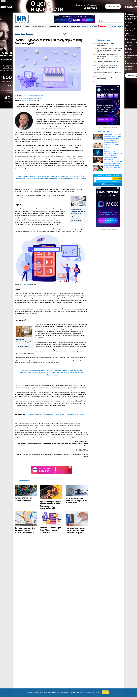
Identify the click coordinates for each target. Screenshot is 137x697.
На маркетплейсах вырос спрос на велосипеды (24, 499)
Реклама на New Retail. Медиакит (107, 127)
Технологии (54, 26)
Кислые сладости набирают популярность (105, 44)
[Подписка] (120, 16)
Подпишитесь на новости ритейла (107, 175)
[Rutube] (116, 16)
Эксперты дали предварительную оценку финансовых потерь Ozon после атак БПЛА (109, 56)
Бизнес (26, 26)
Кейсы (34, 26)
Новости (18, 26)
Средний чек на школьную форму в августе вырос (108, 77)
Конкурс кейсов (90, 26)
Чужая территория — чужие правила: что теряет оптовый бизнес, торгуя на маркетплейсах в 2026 (51, 504)
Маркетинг (43, 26)
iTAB (19, 98)
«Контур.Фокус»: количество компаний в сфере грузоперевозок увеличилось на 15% (109, 50)
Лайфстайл (76, 26)
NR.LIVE (103, 26)
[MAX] (106, 16)
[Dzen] (109, 16)
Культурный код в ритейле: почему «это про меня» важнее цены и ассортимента (113, 167)
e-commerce (24, 98)
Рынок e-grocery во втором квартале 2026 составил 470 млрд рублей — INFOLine (108, 67)
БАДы (39, 98)
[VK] (103, 16)
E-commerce (29, 34)
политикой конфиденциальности (110, 181)
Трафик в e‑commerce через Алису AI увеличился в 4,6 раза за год (50, 530)
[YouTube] (113, 16)
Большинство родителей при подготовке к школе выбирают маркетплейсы (26, 530)
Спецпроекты (117, 26)
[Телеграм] (99, 16)
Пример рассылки (109, 184)
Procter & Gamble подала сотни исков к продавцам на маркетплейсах (76, 500)
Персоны (65, 26)
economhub (25, 191)
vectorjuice (25, 284)
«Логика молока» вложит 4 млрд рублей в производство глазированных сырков (109, 73)
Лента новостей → (99, 82)
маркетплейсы (32, 98)
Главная (17, 34)
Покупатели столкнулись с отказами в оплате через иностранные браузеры (75, 530)
